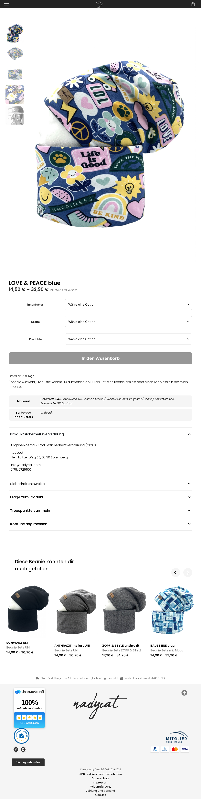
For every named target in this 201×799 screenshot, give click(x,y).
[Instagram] (23, 749)
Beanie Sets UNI (18, 647)
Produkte (35, 339)
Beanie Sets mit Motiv (166, 650)
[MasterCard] (174, 749)
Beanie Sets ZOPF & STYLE (122, 650)
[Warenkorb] (193, 4)
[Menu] (6, 4)
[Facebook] (16, 749)
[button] (175, 572)
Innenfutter (35, 304)
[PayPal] (154, 749)
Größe (35, 322)
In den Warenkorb (101, 358)
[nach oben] (184, 693)
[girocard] (164, 749)
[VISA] (184, 749)
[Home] (99, 4)
